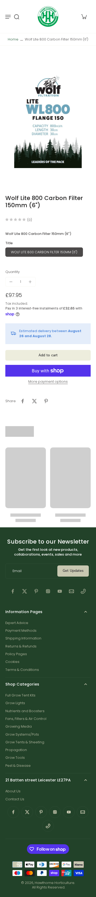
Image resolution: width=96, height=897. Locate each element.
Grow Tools (15, 757)
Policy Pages (16, 654)
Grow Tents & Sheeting (24, 742)
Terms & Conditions (22, 669)
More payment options (48, 382)
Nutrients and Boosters (25, 711)
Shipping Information (23, 638)
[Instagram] (48, 591)
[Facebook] (13, 591)
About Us (13, 791)
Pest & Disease (18, 765)
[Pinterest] (36, 591)
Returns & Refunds (21, 646)
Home (13, 39)
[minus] (11, 281)
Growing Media (18, 726)
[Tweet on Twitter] (34, 401)
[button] (48, 355)
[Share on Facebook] (23, 401)
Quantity (12, 272)
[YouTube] (60, 591)
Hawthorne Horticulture (54, 882)
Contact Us (14, 799)
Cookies (12, 661)
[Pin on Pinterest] (46, 401)
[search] (16, 16)
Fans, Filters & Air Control (25, 718)
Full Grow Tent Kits (20, 695)
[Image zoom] (48, 120)
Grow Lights (15, 703)
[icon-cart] (84, 16)
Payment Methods (21, 630)
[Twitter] (24, 591)
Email (17, 571)
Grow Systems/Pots (22, 734)
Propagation (16, 750)
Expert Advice (16, 623)
